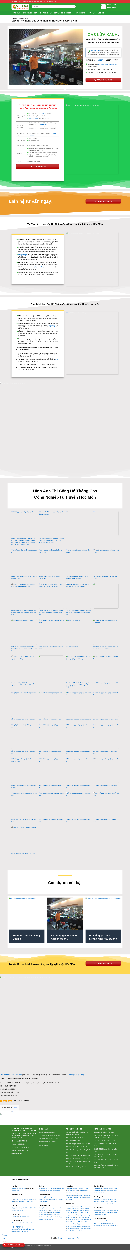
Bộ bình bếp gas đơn (17, 1222)
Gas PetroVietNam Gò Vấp (105, 1223)
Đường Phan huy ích (44, 1210)
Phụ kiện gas (80, 13)
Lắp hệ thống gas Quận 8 (81, 1215)
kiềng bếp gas (26, 1216)
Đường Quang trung (44, 1214)
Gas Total (31, 1199)
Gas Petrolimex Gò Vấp (99, 1212)
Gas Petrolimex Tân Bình (112, 1212)
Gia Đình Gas (25, 1199)
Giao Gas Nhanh (16, 1074)
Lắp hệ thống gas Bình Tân (74, 1222)
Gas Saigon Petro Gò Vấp (104, 1201)
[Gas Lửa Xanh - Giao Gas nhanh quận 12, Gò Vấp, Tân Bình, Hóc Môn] (20, 7)
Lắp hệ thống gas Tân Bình (83, 1226)
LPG (56, 359)
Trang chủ (14, 18)
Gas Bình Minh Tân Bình (111, 1190)
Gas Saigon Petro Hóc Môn (100, 1199)
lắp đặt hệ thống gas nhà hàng (107, 64)
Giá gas (92, 13)
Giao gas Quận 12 (43, 1197)
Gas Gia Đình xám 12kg (72, 1190)
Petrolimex (21, 1197)
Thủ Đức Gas (22, 1201)
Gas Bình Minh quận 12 (111, 1188)
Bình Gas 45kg (15, 1190)
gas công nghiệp (23, 18)
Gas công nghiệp (30, 13)
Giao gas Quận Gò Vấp (54, 1197)
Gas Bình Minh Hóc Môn (100, 1188)
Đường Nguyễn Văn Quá (56, 1208)
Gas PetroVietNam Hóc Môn (100, 1221)
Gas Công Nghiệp (52, 1188)
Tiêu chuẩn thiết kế (42, 124)
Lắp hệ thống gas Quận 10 (83, 1217)
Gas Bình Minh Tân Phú (99, 1193)
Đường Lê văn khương (54, 1212)
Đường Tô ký (53, 1214)
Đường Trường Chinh (44, 1208)
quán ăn (44, 113)
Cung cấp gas (23, 255)
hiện (15, 1107)
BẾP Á (13, 1229)
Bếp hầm (31, 1229)
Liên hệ (101, 13)
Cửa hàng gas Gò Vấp (71, 1238)
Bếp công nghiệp (33, 118)
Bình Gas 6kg (15, 1188)
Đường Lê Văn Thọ (48, 1219)
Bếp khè (14, 1231)
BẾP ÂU (18, 1229)
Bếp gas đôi (21, 1208)
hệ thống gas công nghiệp (75, 1074)
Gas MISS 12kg (70, 1195)
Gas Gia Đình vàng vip (72, 1188)
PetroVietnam (28, 1197)
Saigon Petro (15, 1197)
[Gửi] (73, 6)
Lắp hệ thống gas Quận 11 (73, 1219)
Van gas (21, 1216)
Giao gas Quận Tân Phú (54, 1199)
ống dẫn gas (52, 326)
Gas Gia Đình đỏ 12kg (83, 1188)
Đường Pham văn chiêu (55, 1210)
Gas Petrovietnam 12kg (84, 1193)
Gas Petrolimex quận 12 (112, 1210)
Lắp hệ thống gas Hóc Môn (76, 1230)
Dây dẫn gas (15, 1216)
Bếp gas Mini (20, 1210)
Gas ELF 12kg (29, 1201)
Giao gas (16, 13)
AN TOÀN (101, 60)
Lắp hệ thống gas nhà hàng (54, 1190)
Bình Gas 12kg (22, 1188)
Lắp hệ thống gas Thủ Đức (73, 1206)
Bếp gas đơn (15, 1208)
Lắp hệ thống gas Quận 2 (74, 1208)
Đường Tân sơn (51, 1217)
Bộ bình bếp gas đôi (27, 1222)
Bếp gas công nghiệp (62, 13)
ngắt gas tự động (38, 267)
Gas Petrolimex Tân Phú (100, 1214)
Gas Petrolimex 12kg (83, 1190)
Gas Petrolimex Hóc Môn (100, 1210)
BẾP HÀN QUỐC (25, 1229)
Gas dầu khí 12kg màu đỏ (79, 1197)
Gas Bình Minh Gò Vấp (99, 1190)
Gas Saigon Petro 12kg (72, 1193)
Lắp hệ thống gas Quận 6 (78, 1213)
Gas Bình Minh (43, 1145)
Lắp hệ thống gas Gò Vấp (78, 1224)
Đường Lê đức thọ (43, 1212)
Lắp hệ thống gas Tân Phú (73, 1228)
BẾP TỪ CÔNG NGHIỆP (22, 1231)
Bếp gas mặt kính (29, 1208)
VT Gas (16, 1201)
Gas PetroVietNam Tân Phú (112, 1225)
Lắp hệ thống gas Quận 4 (76, 1210)
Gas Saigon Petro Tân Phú (108, 1203)
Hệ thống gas (46, 13)
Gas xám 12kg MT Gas (80, 1195)
